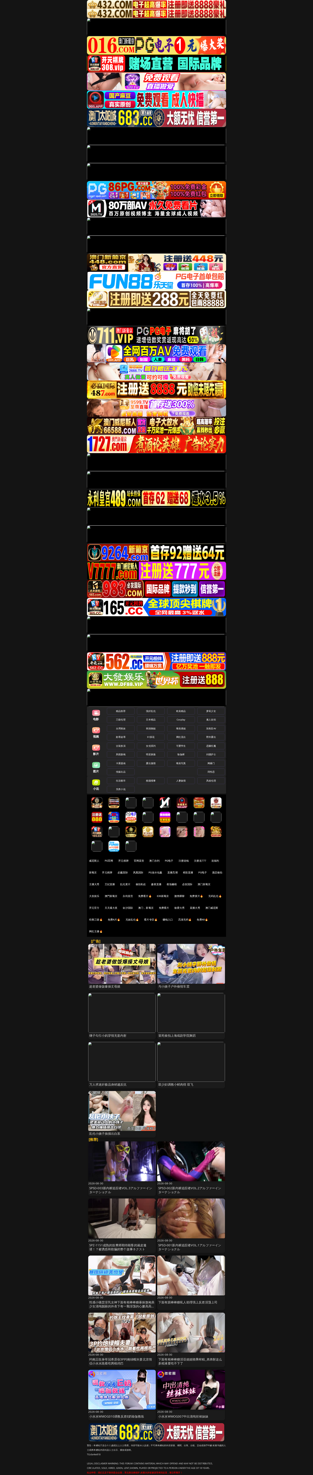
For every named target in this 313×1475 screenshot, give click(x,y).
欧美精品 (181, 711)
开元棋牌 (123, 860)
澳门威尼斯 (211, 907)
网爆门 (211, 763)
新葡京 (93, 872)
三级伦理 (121, 719)
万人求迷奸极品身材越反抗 (108, 1084)
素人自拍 (211, 719)
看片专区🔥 (150, 919)
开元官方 (94, 907)
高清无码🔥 (185, 919)
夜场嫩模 (172, 884)
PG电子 (169, 860)
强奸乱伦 (151, 711)
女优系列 (151, 745)
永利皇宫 (128, 896)
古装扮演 (121, 745)
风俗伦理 (211, 780)
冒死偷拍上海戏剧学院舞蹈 (177, 1035)
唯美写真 (181, 763)
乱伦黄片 (125, 884)
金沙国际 (128, 907)
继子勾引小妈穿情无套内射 (108, 1035)
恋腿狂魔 (211, 745)
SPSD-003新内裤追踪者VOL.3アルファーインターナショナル (120, 1190)
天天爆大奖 (111, 907)
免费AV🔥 (202, 919)
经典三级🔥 (96, 919)
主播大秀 (94, 884)
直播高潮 (172, 872)
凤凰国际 (138, 872)
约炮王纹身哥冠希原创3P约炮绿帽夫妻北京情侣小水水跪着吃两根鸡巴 (120, 1361)
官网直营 (139, 860)
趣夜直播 (156, 884)
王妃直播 (110, 884)
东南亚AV (211, 728)
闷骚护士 (211, 754)
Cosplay (181, 719)
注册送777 (200, 860)
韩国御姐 (151, 728)
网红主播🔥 (96, 931)
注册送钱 (184, 860)
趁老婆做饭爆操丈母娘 (104, 986)
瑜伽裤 (180, 754)
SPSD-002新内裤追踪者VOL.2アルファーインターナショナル (189, 1190)
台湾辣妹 (121, 728)
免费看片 (164, 907)
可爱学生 (181, 745)
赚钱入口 (168, 919)
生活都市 (121, 780)
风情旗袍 (121, 754)
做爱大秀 (179, 907)
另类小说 (121, 789)
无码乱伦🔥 (215, 896)
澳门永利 (154, 860)
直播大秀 (195, 907)
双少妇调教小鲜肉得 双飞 (175, 1084)
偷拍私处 (141, 884)
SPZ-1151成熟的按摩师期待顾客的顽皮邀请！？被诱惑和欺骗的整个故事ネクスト (118, 1247)
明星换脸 (151, 754)
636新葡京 (163, 896)
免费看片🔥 (145, 896)
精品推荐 (121, 711)
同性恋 (211, 771)
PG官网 (109, 860)
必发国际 (187, 884)
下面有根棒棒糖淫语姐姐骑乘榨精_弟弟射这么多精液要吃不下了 (190, 1361)
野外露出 (211, 737)
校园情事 (151, 780)
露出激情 (151, 763)
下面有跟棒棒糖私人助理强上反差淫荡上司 (187, 1302)
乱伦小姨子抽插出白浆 (104, 1133)
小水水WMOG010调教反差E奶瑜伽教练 (116, 1416)
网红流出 (181, 737)
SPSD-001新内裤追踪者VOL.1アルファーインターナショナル (189, 1247)
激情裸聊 (179, 896)
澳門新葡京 (111, 896)
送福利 (215, 860)
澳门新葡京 (204, 884)
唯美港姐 (181, 728)
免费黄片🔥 (196, 896)
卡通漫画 (121, 763)
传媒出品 (121, 771)
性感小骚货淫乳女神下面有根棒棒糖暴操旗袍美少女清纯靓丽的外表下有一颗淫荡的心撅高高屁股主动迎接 (122, 1306)
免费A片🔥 (114, 919)
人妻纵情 (181, 780)
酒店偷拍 (217, 872)
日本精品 (151, 719)
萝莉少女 (211, 711)
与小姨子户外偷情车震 (173, 986)
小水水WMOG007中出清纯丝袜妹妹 (183, 1416)
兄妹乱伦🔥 (132, 919)
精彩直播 (188, 872)
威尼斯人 (94, 860)
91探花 (151, 737)
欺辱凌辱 (121, 737)
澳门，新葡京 (146, 907)
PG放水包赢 (155, 872)
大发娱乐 (94, 896)
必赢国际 (123, 872)
